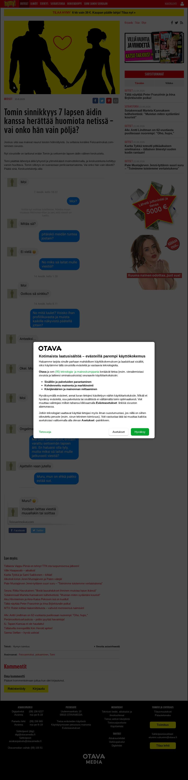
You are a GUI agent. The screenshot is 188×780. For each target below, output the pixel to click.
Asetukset (119, 431)
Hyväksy (140, 431)
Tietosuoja (45, 431)
